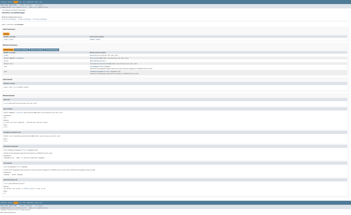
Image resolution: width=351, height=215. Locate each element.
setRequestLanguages (97, 71)
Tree (24, 2)
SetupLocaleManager (24, 19)
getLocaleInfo (94, 58)
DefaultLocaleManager (9, 19)
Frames (22, 5)
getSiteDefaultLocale (97, 61)
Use (20, 2)
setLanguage (94, 66)
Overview (3, 2)
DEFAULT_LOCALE (95, 39)
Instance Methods (21, 50)
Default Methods (52, 50)
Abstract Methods (37, 50)
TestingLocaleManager (40, 19)
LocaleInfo (20, 58)
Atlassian (17, 209)
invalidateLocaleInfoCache (99, 63)
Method (24, 7)
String (101, 66)
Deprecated (30, 2)
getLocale (93, 55)
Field (13, 7)
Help (40, 2)
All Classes (39, 5)
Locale (11, 39)
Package (10, 2)
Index (36, 2)
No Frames (29, 5)
